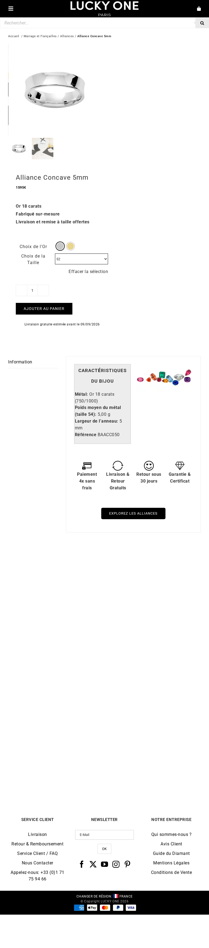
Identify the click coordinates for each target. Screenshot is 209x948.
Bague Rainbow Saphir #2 (153, 779)
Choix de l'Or (33, 246)
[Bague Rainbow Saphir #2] (152, 684)
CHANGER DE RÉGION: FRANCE (104, 896)
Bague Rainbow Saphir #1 (56, 779)
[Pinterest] (127, 864)
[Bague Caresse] (152, 562)
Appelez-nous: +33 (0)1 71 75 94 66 (37, 876)
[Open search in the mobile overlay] (104, 22)
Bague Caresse (152, 657)
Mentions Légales (171, 862)
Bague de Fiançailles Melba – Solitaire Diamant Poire (56, 659)
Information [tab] (20, 361)
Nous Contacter (37, 862)
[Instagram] (116, 864)
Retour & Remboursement (37, 843)
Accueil (13, 36)
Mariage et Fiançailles (40, 36)
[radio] (60, 246)
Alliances (67, 36)
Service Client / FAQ (37, 853)
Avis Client (171, 843)
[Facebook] (81, 864)
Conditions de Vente (171, 872)
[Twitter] (93, 864)
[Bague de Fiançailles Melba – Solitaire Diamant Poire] (56, 562)
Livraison (37, 834)
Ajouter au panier (44, 308)
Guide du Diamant (171, 853)
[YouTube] (104, 864)
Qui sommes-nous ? (171, 834)
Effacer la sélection (88, 271)
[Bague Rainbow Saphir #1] (56, 684)
